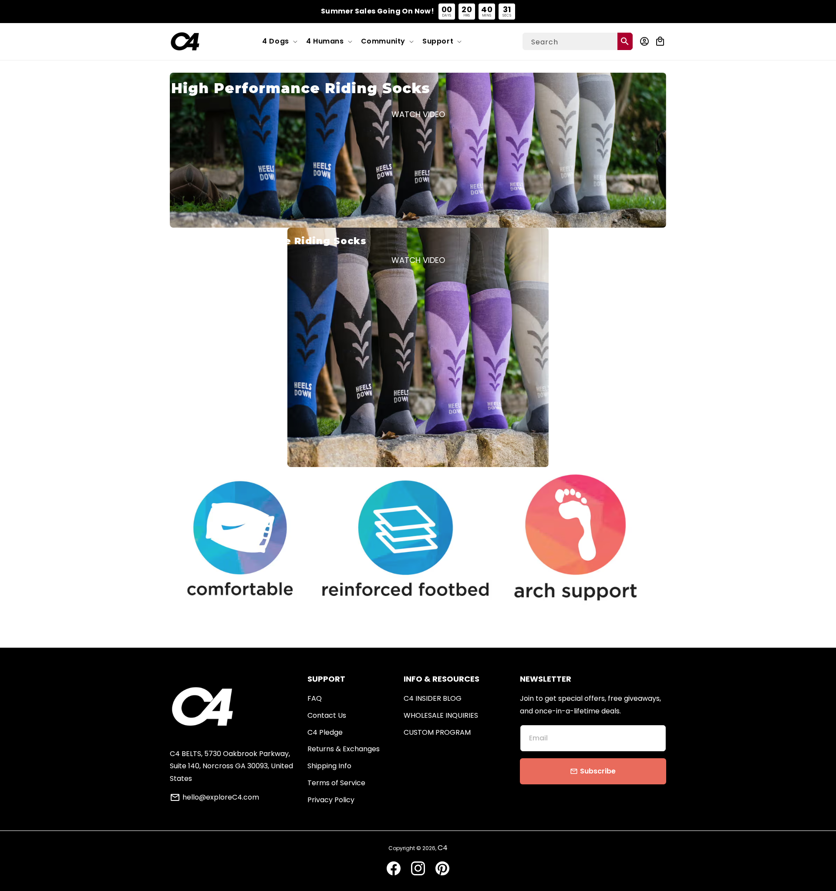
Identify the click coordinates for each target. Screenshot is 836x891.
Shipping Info (329, 766)
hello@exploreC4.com (220, 797)
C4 (443, 848)
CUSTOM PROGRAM (437, 732)
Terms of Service (336, 783)
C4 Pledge (325, 732)
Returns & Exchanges (343, 749)
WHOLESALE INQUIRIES (441, 715)
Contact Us (326, 715)
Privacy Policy (330, 800)
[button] (279, 41)
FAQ (314, 698)
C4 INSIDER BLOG (433, 698)
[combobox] (577, 41)
